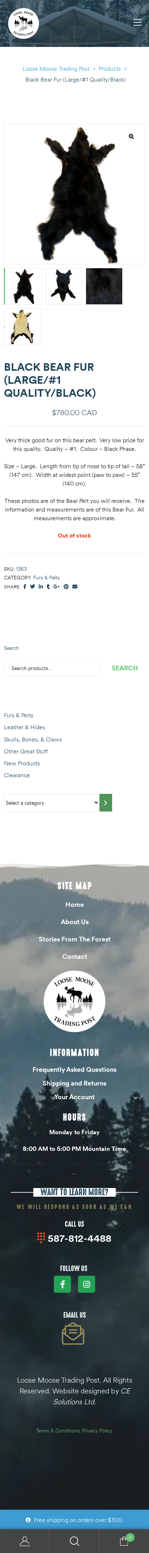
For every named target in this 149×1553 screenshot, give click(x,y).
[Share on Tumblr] (48, 586)
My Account (25, 1541)
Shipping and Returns (74, 1083)
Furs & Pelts (46, 577)
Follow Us (74, 1269)
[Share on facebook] (24, 586)
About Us (75, 922)
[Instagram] (86, 1284)
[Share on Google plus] (57, 586)
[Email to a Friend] (75, 586)
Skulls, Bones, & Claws (33, 739)
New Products (22, 763)
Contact (74, 956)
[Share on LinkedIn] (41, 586)
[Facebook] (62, 1284)
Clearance (17, 775)
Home (74, 904)
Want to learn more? (74, 1192)
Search (11, 648)
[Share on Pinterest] (66, 586)
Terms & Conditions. (58, 1430)
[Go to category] (105, 803)
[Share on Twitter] (32, 586)
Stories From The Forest (75, 939)
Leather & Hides (24, 727)
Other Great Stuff (26, 751)
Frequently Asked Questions (74, 1069)
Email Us (74, 1315)
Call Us (74, 1224)
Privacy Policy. (97, 1430)
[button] (131, 136)
